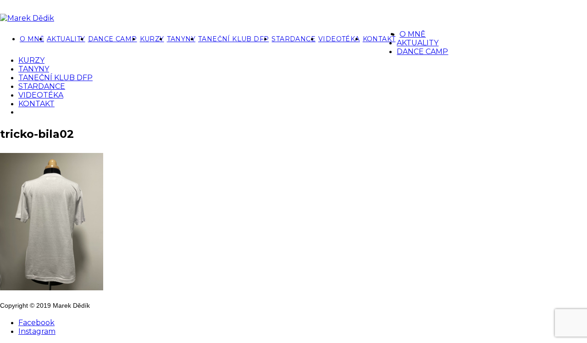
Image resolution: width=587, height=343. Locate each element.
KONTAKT (379, 39)
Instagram (36, 331)
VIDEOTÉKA (339, 39)
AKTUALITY (66, 39)
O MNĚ (32, 39)
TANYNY (181, 39)
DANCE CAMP (112, 39)
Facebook (36, 322)
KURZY (152, 39)
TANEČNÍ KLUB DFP (233, 39)
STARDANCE (293, 39)
